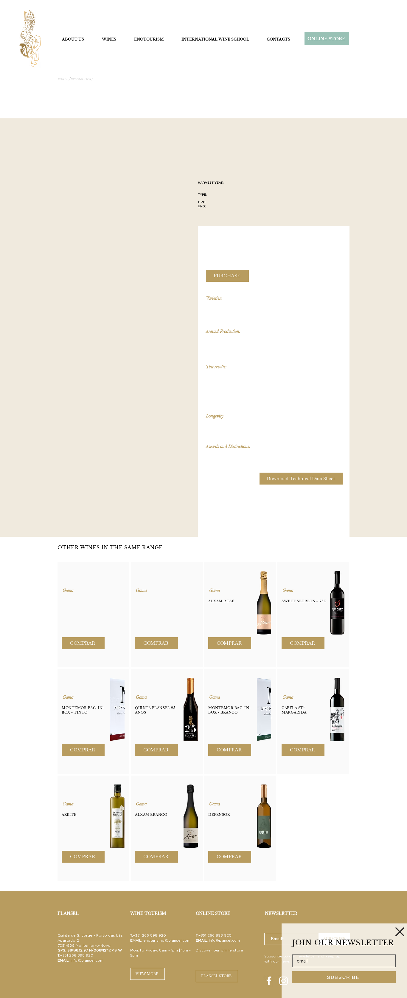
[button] (399, 931)
